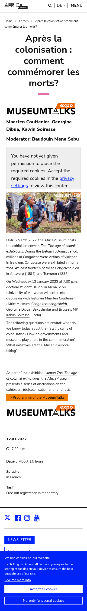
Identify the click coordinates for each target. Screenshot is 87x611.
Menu (77, 5)
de (62, 5)
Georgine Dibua (18, 309)
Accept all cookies (44, 589)
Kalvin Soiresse (17, 315)
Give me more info (17, 580)
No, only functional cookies (43, 600)
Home (8, 21)
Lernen (24, 21)
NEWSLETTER (19, 539)
